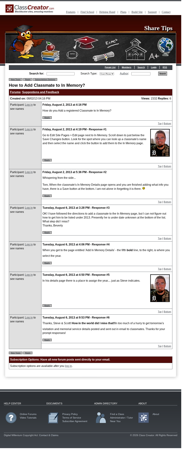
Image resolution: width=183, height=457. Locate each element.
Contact (166, 11)
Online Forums (28, 414)
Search (141, 67)
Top (160, 123)
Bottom (167, 123)
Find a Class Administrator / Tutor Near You (121, 418)
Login (153, 67)
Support (152, 11)
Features (70, 11)
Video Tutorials (28, 417)
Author (124, 73)
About (156, 414)
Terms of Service (71, 417)
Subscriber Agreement (74, 421)
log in (68, 365)
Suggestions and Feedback (40, 92)
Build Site (137, 11)
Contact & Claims (48, 435)
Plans (123, 11)
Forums (15, 92)
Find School (87, 11)
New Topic (16, 79)
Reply (27, 79)
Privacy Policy (70, 414)
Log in (29, 104)
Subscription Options (45, 79)
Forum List (110, 67)
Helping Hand (107, 11)
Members (126, 67)
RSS (165, 67)
